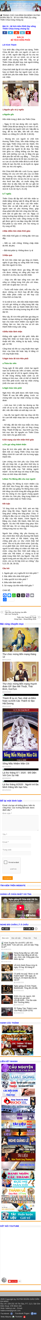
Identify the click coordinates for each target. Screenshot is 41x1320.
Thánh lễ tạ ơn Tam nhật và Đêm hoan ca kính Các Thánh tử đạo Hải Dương (19, 701)
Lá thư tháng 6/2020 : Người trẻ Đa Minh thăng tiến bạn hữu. (20, 785)
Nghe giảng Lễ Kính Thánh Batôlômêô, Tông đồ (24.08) (25, 987)
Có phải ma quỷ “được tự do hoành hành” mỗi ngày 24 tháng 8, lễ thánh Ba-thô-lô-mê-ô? (26, 977)
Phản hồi (27, 938)
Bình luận (7, 813)
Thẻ (35, 938)
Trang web (7, 850)
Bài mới (5, 938)
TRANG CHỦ (8, 15)
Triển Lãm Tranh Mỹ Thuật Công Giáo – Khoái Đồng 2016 (25, 617)
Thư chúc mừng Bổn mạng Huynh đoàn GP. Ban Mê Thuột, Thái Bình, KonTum (20, 686)
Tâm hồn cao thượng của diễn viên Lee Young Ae (16, 612)
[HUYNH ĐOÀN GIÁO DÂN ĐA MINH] (20, 5)
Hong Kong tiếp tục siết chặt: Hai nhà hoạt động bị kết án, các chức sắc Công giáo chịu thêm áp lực (26, 956)
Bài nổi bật (16, 938)
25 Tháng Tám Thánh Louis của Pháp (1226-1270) (25, 1009)
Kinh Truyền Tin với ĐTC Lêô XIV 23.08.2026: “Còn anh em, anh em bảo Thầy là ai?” (20, 945)
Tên (5, 834)
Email (6, 842)
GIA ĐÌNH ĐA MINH (23, 15)
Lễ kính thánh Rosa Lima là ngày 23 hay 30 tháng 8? (25, 966)
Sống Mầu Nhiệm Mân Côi (16, 763)
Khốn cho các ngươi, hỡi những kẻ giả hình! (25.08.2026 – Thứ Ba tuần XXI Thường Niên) (25, 999)
